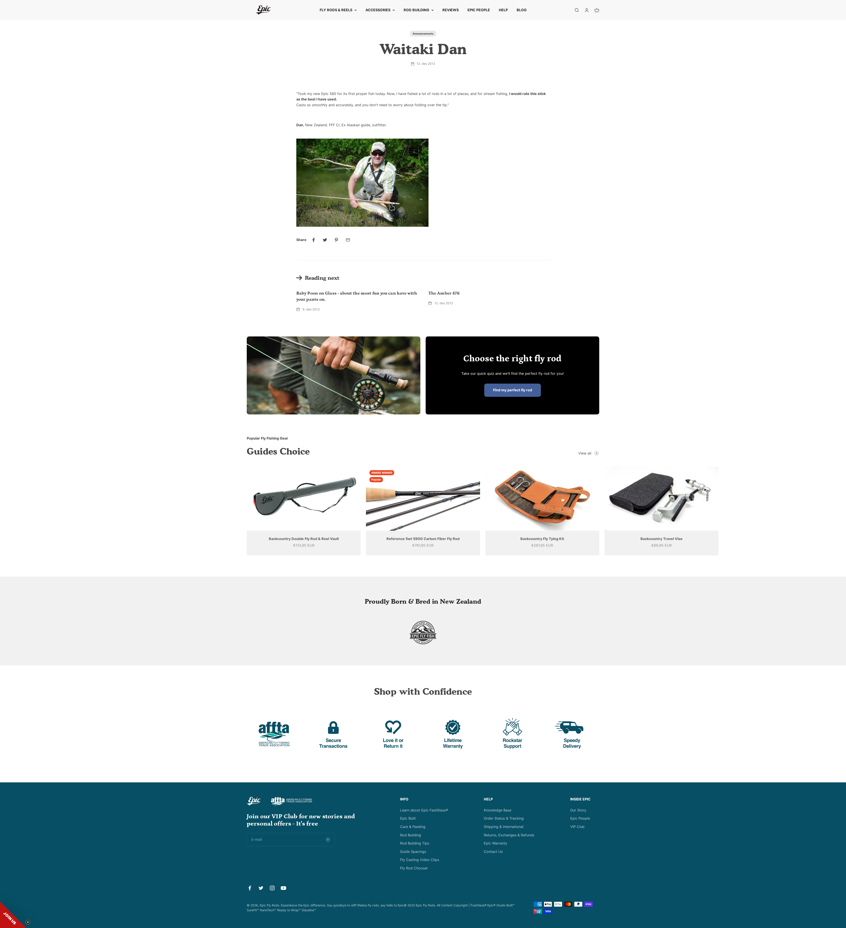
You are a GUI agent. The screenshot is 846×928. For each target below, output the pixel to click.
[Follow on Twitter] (261, 888)
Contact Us (493, 851)
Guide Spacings (413, 851)
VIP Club (577, 826)
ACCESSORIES (377, 10)
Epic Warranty (495, 843)
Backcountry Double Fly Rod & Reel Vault (304, 538)
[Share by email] (347, 240)
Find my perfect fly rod (512, 390)
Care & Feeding (412, 826)
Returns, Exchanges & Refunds (509, 835)
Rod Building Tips (414, 843)
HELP (503, 10)
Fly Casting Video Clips (419, 859)
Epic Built (408, 818)
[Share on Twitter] (325, 240)
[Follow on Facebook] (250, 888)
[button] (13, 915)
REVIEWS (450, 10)
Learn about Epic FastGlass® (424, 810)
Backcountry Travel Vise (661, 538)
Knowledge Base (497, 810)
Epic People (580, 818)
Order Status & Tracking (504, 818)
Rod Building (410, 835)
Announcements (423, 33)
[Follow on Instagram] (272, 888)
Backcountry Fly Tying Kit (542, 538)
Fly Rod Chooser (414, 868)
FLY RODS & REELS (336, 10)
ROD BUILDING (416, 10)
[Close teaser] (28, 922)
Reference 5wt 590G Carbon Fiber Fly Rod (423, 538)
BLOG (522, 10)
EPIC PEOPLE (479, 10)
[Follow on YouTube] (283, 888)
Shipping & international (503, 826)
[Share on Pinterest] (336, 240)
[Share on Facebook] (313, 240)
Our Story (578, 810)
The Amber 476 (444, 293)
